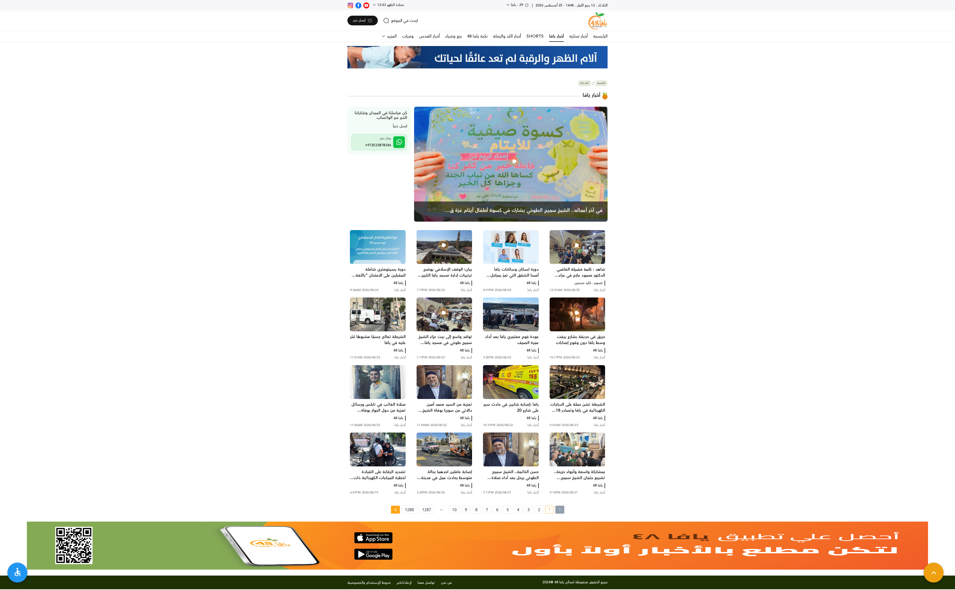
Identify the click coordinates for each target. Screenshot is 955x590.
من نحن (446, 583)
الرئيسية (600, 36)
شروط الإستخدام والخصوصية (369, 583)
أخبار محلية (578, 36)
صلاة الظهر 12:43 (390, 5)
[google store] (373, 554)
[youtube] (366, 5)
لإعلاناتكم (404, 583)
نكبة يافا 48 (477, 36)
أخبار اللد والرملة (507, 36)
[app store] (373, 537)
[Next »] (395, 510)
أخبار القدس (429, 36)
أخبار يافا (556, 36)
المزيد (391, 36)
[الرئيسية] (598, 20)
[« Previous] (559, 510)
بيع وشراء (453, 36)
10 (454, 509)
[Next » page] (395, 510)
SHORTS (535, 36)
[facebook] (358, 5)
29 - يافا (517, 5)
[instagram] (350, 5)
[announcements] (477, 57)
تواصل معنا (426, 583)
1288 (409, 509)
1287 (426, 509)
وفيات (408, 36)
